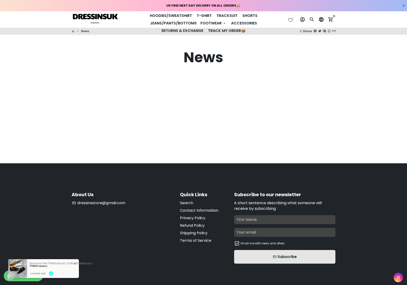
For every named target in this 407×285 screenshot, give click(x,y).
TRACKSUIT (227, 15)
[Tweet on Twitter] (319, 31)
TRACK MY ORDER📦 (227, 30)
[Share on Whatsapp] (329, 31)
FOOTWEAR (213, 23)
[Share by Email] (334, 31)
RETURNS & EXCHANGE (182, 30)
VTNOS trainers (38, 266)
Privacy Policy (192, 218)
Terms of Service (195, 240)
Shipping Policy (194, 233)
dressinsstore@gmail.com (98, 203)
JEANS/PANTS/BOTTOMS (173, 23)
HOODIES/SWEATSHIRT (171, 15)
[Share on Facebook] (315, 31)
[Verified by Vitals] (51, 273)
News (85, 31)
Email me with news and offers (263, 243)
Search (186, 203)
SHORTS (249, 15)
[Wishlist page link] (290, 20)
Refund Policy (192, 225)
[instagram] (398, 277)
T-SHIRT (204, 15)
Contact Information (199, 210)
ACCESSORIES (244, 23)
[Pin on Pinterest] (324, 31)
